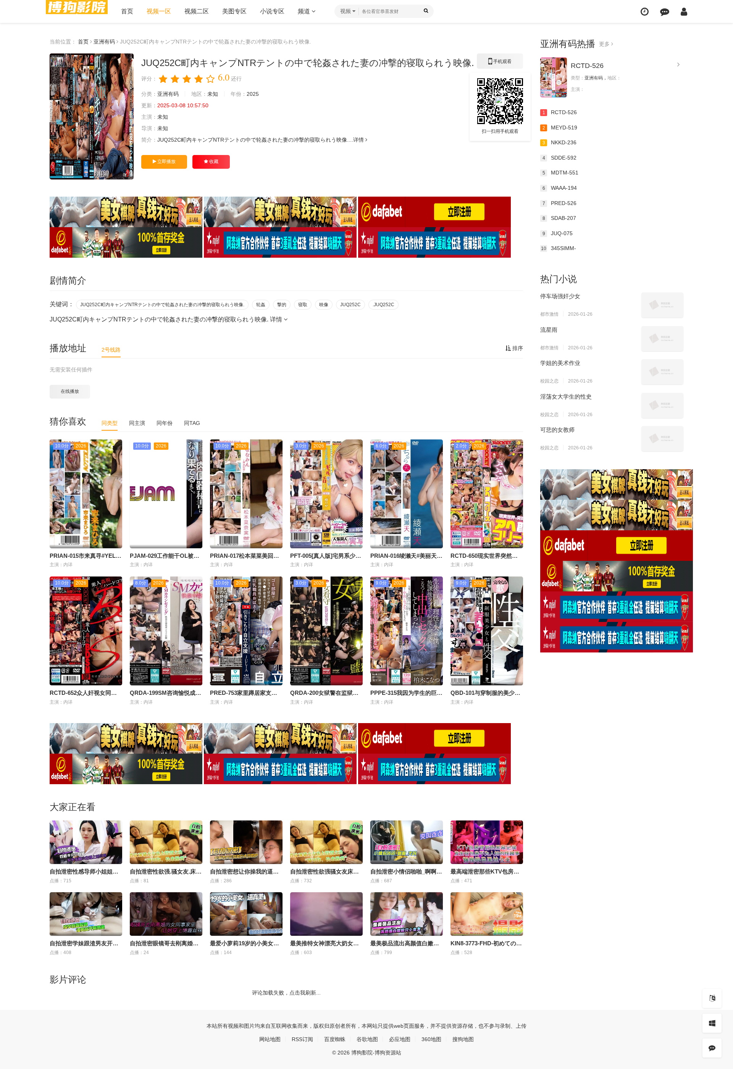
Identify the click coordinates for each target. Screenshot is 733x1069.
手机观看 (500, 64)
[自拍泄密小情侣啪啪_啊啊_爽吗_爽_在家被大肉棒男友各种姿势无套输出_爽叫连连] (406, 842)
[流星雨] (662, 338)
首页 (127, 11)
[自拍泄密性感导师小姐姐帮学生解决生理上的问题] (86, 842)
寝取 (302, 304)
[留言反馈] (664, 11)
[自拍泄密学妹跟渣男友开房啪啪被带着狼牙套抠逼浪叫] (86, 914)
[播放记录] (645, 11)
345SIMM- (558, 248)
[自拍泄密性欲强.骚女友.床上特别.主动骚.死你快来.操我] (166, 842)
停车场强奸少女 (560, 296)
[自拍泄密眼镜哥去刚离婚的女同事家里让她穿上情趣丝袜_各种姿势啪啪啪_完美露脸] (166, 914)
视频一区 (159, 11)
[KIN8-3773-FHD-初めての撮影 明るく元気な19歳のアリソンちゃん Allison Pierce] (486, 914)
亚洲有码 (104, 42)
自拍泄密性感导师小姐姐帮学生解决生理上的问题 (113, 871)
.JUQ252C (383, 304)
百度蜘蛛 (335, 1039)
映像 (323, 304)
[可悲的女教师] (662, 438)
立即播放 (166, 161)
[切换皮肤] (712, 1023)
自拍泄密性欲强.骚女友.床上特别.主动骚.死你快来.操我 (199, 871)
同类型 (110, 423)
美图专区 (234, 11)
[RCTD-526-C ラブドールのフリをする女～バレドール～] (553, 77)
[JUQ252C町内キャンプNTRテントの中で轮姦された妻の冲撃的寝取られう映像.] (92, 116)
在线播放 (70, 391)
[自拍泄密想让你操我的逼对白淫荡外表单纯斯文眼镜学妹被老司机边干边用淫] (246, 842)
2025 (253, 94)
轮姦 (260, 304)
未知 (212, 94)
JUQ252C (350, 304)
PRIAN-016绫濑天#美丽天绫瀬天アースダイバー (432, 555)
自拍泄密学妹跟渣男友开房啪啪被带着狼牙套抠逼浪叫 (118, 943)
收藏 (213, 161)
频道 (305, 11)
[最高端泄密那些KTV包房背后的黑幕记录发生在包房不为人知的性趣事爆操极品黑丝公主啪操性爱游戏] (486, 842)
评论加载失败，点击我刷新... (286, 993)
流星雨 (548, 329)
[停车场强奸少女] (662, 305)
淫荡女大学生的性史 (566, 396)
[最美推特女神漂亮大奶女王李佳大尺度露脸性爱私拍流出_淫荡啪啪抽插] (326, 914)
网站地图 (270, 1039)
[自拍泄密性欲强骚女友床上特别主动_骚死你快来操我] (326, 842)
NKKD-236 (559, 142)
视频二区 (196, 11)
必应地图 (399, 1039)
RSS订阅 (302, 1039)
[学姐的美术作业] (662, 371)
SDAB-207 (559, 218)
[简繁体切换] (712, 998)
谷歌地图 (367, 1039)
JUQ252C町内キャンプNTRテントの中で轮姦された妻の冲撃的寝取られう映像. (162, 304)
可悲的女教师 (557, 429)
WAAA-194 (559, 188)
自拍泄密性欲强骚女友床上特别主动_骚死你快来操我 (357, 871)
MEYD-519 (560, 127)
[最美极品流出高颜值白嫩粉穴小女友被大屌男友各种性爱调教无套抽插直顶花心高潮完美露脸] (406, 914)
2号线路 (111, 350)
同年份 (165, 423)
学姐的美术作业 (560, 363)
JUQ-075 (557, 233)
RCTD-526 (587, 65)
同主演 (137, 423)
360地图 (431, 1039)
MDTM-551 (560, 173)
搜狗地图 (463, 1039)
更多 (605, 44)
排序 (517, 348)
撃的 (281, 304)
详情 (359, 140)
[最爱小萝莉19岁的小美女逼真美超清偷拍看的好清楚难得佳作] (246, 914)
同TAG (192, 423)
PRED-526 (559, 203)
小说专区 (272, 11)
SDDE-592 (559, 158)
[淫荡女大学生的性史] (662, 405)
